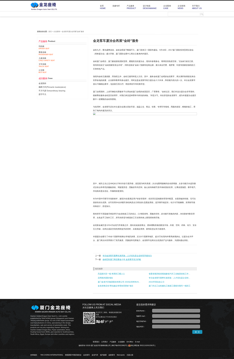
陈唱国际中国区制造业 (73, 355)
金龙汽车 (95, 355)
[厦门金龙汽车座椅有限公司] (43, 10)
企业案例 (121, 342)
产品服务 (113, 342)
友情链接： (34, 355)
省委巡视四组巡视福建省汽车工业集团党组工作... (169, 274)
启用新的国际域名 (105, 278)
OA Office (129, 342)
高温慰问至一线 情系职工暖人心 (111, 274)
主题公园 (130, 355)
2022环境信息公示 (156, 282)
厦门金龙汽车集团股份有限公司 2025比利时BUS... (119, 282)
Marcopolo (121, 355)
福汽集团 (103, 355)
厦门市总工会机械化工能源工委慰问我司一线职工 (169, 286)
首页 (50, 31)
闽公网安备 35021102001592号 (143, 345)
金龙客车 (86, 355)
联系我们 (96, 342)
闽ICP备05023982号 (119, 345)
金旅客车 (111, 355)
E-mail (137, 342)
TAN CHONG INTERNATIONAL (51, 355)
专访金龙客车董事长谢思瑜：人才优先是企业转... (169, 278)
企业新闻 (56, 31)
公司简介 (104, 342)
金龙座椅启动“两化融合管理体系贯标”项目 (115, 286)
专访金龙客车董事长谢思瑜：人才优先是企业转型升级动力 (127, 256)
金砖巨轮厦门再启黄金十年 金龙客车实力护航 (122, 259)
